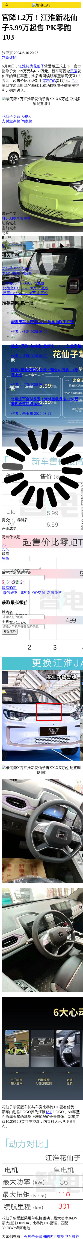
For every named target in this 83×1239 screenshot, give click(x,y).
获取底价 (10, 631)
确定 (13, 588)
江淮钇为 (25, 66)
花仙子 (38, 66)
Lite (75, 81)
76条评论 (9, 58)
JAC (49, 1112)
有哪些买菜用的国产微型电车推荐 (51, 1236)
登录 (9, 573)
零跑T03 (49, 81)
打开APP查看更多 (16, 218)
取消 (5, 588)
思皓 (73, 71)
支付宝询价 (11, 121)
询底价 (26, 121)
